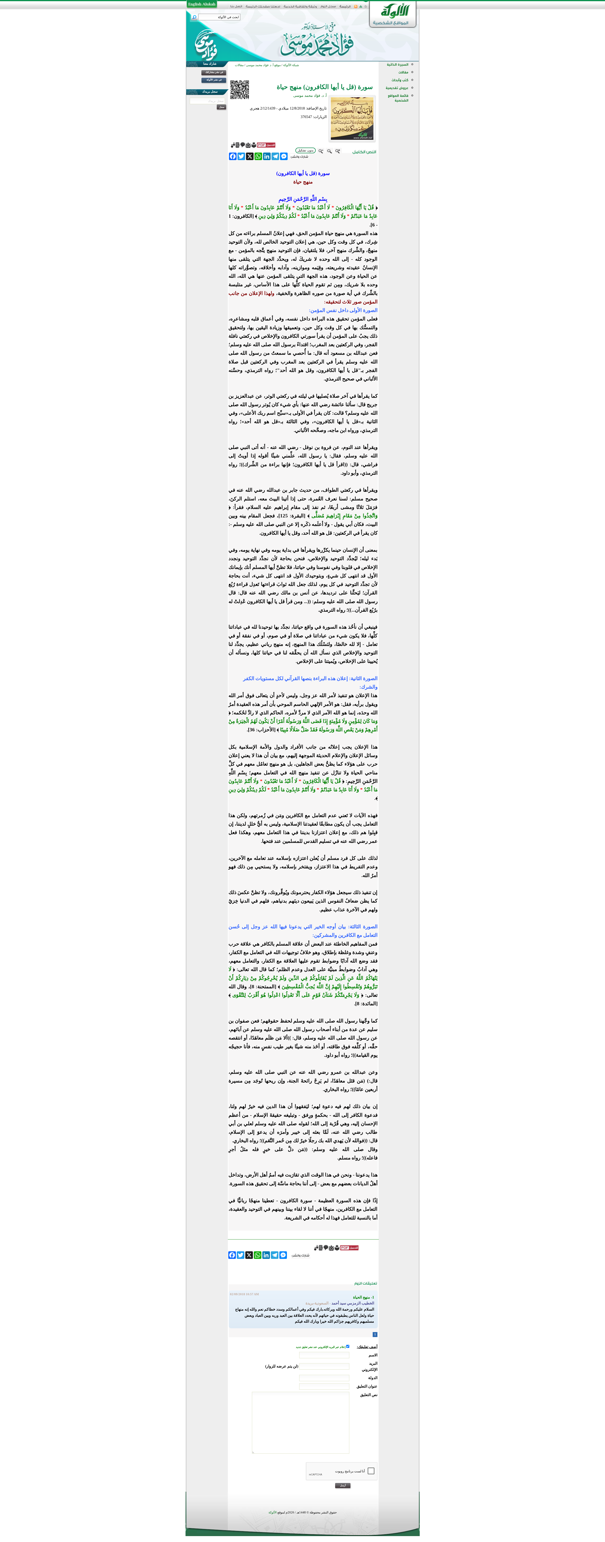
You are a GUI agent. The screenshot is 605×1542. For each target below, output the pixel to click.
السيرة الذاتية (397, 65)
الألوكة (272, 1512)
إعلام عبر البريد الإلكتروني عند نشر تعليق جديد (321, 1347)
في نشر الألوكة (214, 79)
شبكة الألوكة (291, 65)
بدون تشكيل (306, 150)
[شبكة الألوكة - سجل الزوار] (328, 8)
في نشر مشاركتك (214, 72)
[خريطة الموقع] (360, 8)
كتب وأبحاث (400, 80)
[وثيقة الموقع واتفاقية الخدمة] (300, 8)
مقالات (403, 72)
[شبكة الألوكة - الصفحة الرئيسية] (345, 8)
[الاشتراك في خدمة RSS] (355, 8)
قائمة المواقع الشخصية (398, 98)
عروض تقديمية (397, 88)
